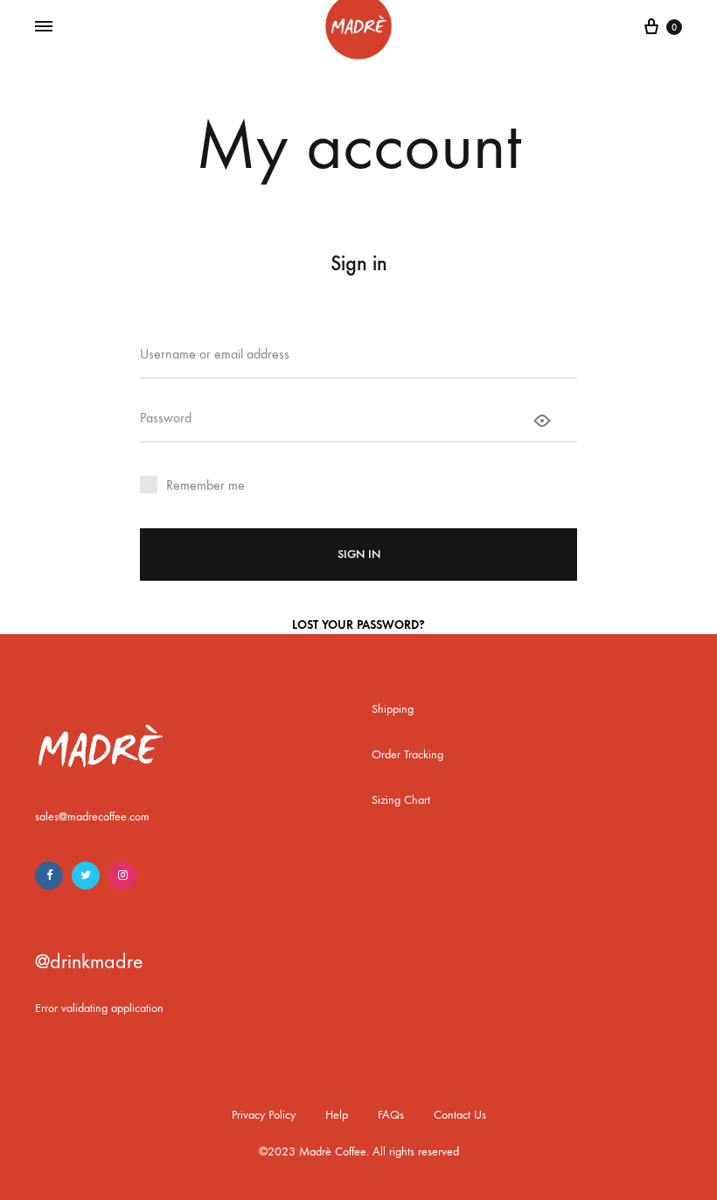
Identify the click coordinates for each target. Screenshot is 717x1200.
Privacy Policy (264, 1114)
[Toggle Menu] (43, 27)
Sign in (359, 554)
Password (165, 417)
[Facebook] (49, 876)
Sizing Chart (401, 799)
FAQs (391, 1114)
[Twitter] (86, 876)
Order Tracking (407, 754)
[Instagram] (122, 876)
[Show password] (542, 420)
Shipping (393, 708)
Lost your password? (358, 624)
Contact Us (460, 1114)
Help (336, 1114)
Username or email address (214, 353)
